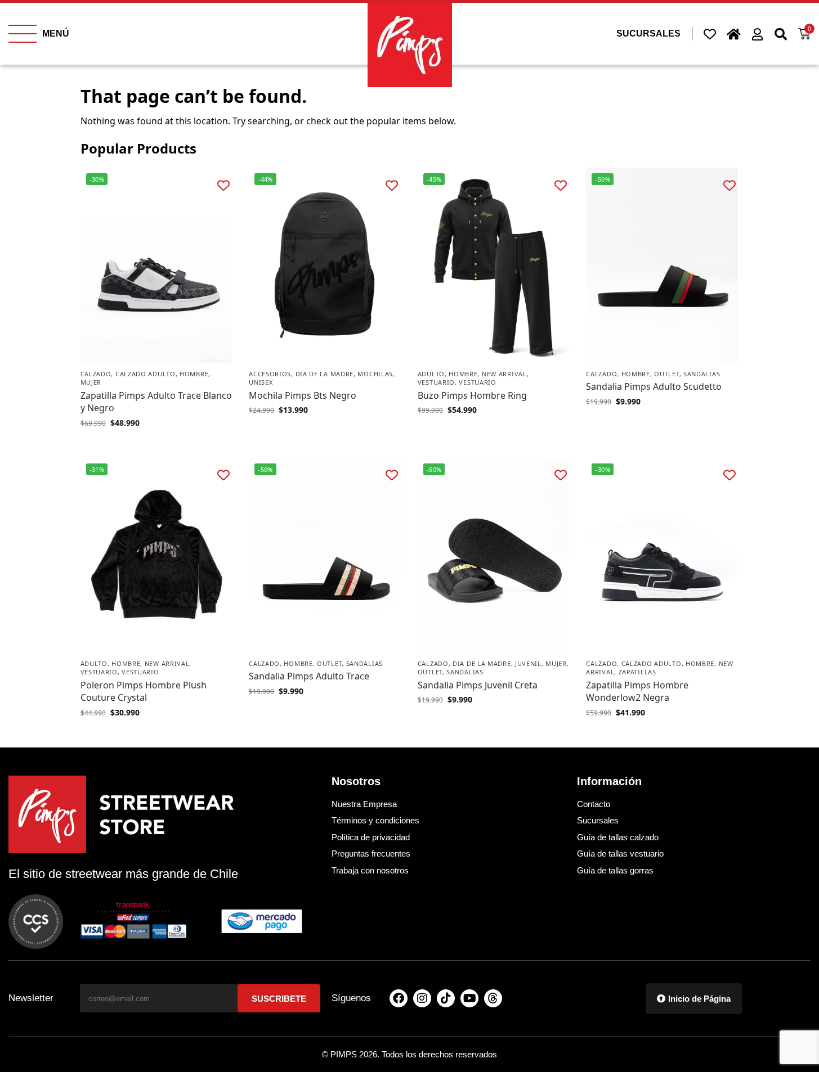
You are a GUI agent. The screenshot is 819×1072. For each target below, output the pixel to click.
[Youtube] (469, 998)
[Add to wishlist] (223, 184)
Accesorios (270, 374)
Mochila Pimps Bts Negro (302, 395)
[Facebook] (399, 998)
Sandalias (701, 374)
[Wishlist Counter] (710, 34)
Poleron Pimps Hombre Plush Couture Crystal (143, 691)
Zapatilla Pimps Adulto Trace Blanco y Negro (156, 401)
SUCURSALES (648, 33)
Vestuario (436, 382)
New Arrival (504, 374)
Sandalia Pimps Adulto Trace (309, 676)
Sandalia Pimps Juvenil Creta (478, 685)
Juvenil (528, 663)
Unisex (260, 382)
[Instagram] (422, 998)
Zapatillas (637, 672)
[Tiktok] (446, 998)
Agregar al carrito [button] (324, 433)
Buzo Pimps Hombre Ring (472, 395)
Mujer (91, 382)
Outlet (666, 374)
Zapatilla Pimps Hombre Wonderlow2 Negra (637, 691)
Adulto (431, 374)
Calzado (95, 374)
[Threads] (493, 998)
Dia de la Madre (325, 374)
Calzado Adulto (145, 374)
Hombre (194, 374)
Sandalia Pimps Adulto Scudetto (654, 386)
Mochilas (375, 374)
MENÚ (55, 33)
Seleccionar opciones (155, 446)
